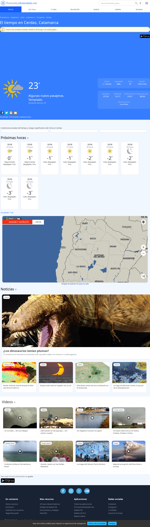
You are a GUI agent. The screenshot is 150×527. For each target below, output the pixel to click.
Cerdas (49, 17)
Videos (7, 401)
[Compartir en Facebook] (2, 113)
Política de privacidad (96, 523)
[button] (143, 247)
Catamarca (30, 17)
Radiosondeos (79, 516)
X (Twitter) (112, 510)
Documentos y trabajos (49, 510)
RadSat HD (78, 510)
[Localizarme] (140, 3)
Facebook (112, 504)
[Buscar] (137, 3)
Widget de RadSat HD (48, 507)
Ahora (10, 9)
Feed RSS (43, 513)
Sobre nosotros (12, 504)
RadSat (96, 9)
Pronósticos (4, 17)
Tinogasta (40, 17)
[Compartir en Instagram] (11, 113)
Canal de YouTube (115, 513)
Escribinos (10, 507)
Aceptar (112, 523)
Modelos (139, 9)
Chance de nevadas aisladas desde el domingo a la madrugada (31, 29)
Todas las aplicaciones (83, 504)
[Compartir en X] (6, 113)
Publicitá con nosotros (15, 510)
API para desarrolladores (50, 504)
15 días (53, 9)
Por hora (32, 9)
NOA (22, 17)
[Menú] (147, 3)
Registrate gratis (12, 513)
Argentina (15, 17)
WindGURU (75, 9)
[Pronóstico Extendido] (19, 3)
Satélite (118, 9)
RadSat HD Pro (80, 513)
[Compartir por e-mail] (15, 113)
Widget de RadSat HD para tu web (75, 284)
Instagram (112, 507)
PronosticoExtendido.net (84, 507)
